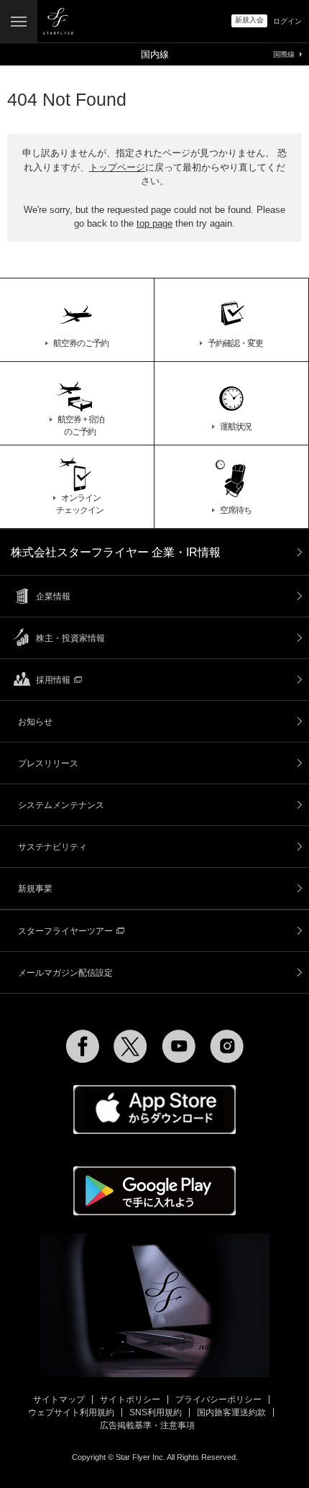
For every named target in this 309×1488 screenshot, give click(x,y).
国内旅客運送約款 (231, 1412)
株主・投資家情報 (70, 638)
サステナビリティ (52, 847)
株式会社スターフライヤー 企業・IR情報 (116, 552)
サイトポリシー (130, 1399)
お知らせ (35, 722)
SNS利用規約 (155, 1412)
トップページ (117, 167)
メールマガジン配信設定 (65, 973)
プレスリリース (48, 763)
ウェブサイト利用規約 (71, 1412)
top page (154, 223)
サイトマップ (59, 1399)
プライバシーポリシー (218, 1399)
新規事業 (35, 889)
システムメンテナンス (61, 805)
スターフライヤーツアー (65, 931)
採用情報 (53, 680)
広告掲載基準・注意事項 (147, 1425)
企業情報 (53, 596)
